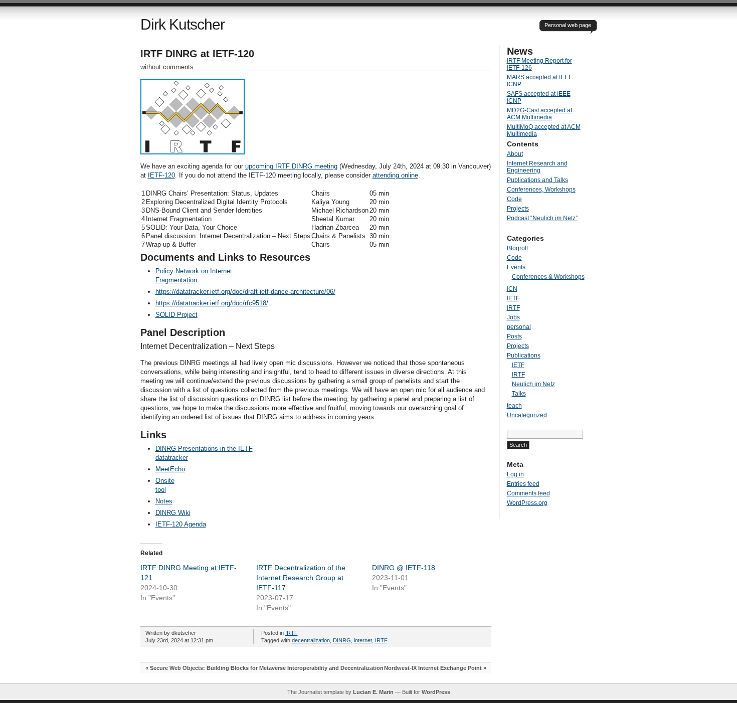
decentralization (311, 640)
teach (514, 405)
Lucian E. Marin (373, 692)
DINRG (342, 640)
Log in (515, 474)
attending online (395, 175)
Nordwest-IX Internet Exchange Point (433, 668)
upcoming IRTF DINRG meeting (291, 166)
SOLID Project (176, 314)
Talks (519, 393)
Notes (163, 501)
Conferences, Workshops (541, 189)
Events (516, 267)
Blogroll (517, 248)
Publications (523, 355)
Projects (518, 208)
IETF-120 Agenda (180, 524)
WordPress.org (527, 502)
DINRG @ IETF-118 (403, 568)
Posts (514, 336)
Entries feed (523, 483)
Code (514, 199)
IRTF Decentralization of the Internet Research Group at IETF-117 (300, 578)
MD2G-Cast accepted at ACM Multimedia (539, 114)
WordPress (436, 692)
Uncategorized (527, 415)
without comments (167, 67)
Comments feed (528, 493)
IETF (513, 298)
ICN (512, 288)
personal (519, 326)
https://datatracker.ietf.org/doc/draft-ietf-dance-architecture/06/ (245, 291)
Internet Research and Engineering (537, 167)
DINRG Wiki (173, 512)
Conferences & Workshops (548, 276)
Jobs (513, 317)
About (515, 153)
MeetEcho (170, 469)
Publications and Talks (537, 180)
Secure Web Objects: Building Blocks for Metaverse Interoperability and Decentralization (267, 668)
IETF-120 (161, 175)
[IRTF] (192, 152)
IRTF (291, 633)
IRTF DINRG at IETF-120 (197, 53)
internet (363, 640)
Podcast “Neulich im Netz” (542, 218)
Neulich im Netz (533, 384)
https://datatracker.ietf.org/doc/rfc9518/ (211, 303)
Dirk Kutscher (182, 24)
